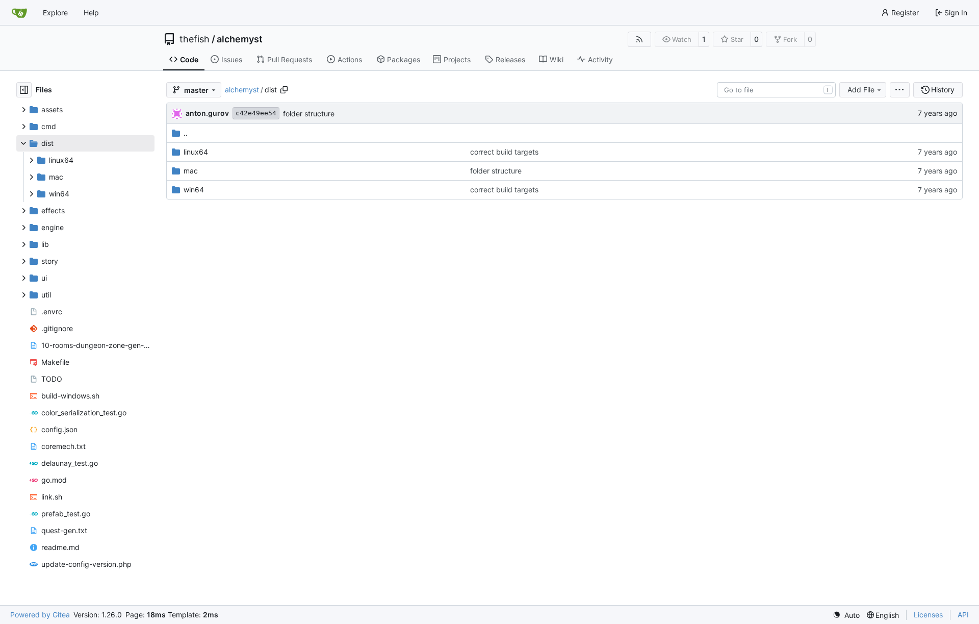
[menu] (900, 89)
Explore (55, 12)
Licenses (928, 614)
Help (91, 12)
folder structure (308, 113)
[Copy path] (284, 89)
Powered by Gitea (40, 614)
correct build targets (504, 151)
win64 (194, 189)
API (963, 614)
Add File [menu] (860, 89)
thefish (194, 39)
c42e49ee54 (256, 113)
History (943, 89)
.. (186, 133)
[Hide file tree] (24, 89)
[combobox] (776, 89)
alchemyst (240, 39)
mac (191, 170)
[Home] (19, 13)
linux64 (196, 151)
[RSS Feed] (639, 39)
